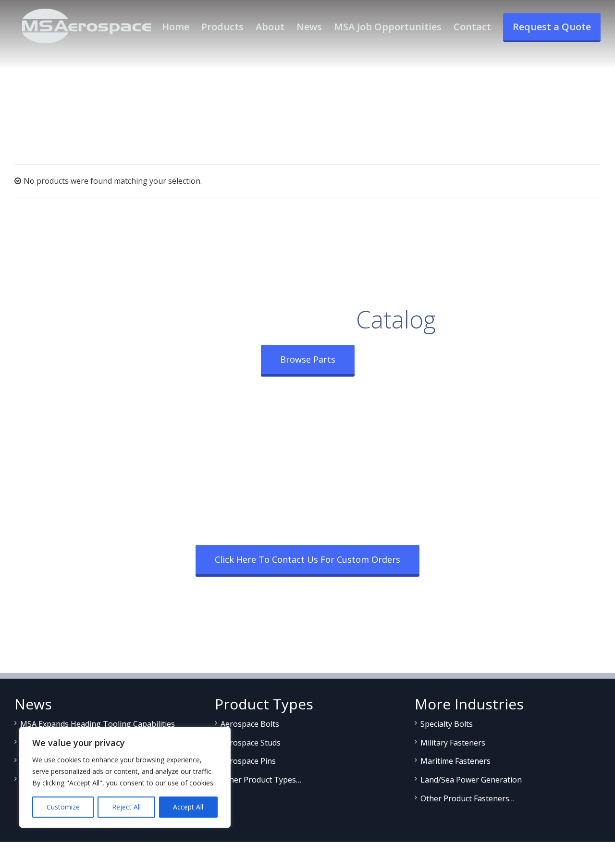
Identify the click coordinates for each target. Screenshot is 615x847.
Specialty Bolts (446, 724)
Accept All (188, 806)
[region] (125, 777)
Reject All (126, 806)
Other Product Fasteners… (467, 798)
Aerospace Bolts (250, 724)
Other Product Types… (261, 779)
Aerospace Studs (251, 742)
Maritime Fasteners (455, 761)
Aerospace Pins (248, 761)
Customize (63, 806)
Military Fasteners (452, 742)
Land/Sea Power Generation (471, 779)
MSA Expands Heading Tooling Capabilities (97, 724)
